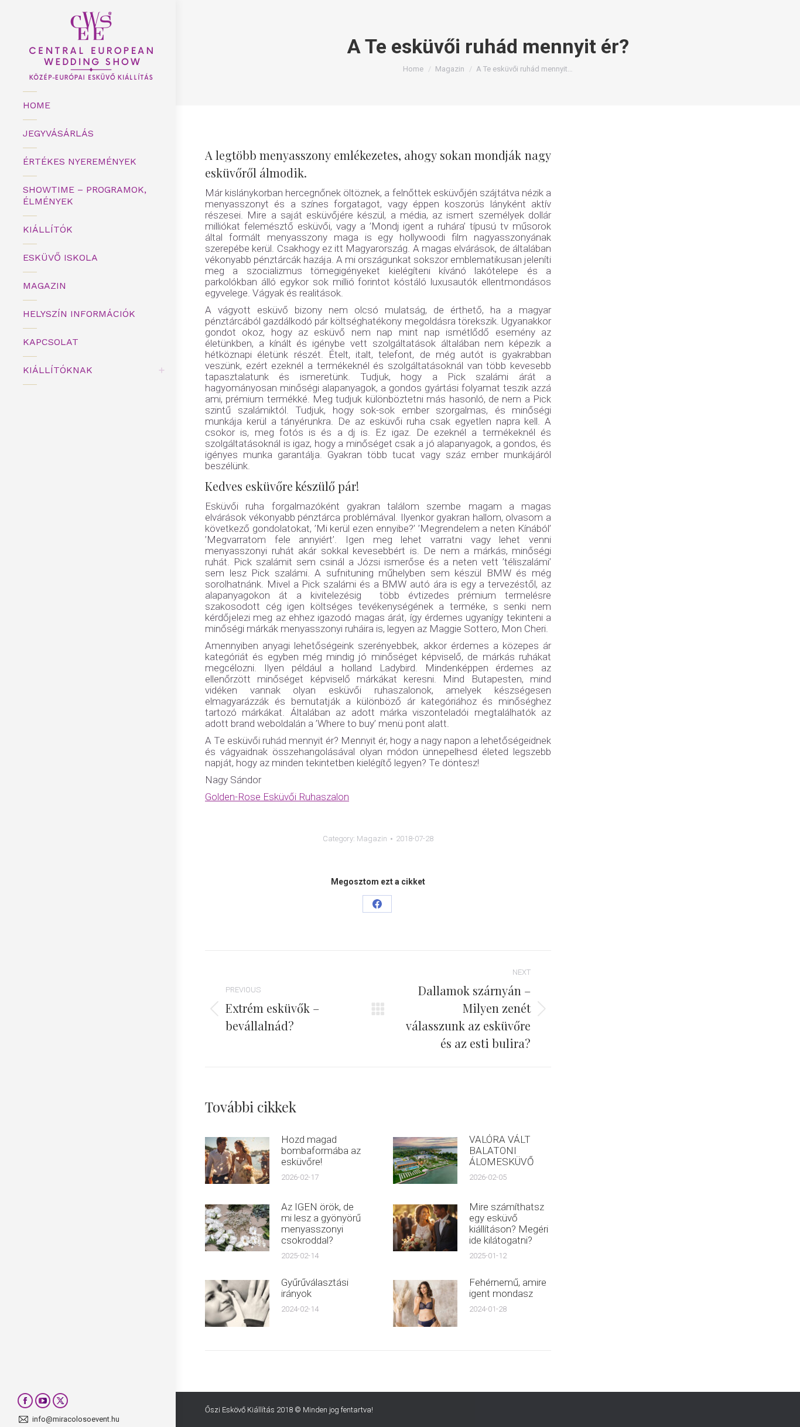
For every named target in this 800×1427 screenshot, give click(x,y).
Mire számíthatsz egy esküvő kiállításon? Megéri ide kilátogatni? (508, 1223)
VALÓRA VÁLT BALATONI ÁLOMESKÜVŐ (501, 1150)
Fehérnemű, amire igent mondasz (507, 1288)
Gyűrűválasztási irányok (314, 1288)
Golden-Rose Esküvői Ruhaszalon (277, 797)
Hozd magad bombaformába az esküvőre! (321, 1150)
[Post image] (237, 1160)
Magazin (372, 838)
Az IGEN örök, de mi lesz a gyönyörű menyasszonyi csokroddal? (321, 1223)
